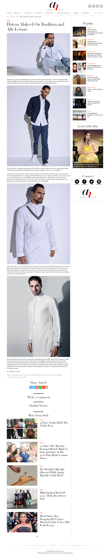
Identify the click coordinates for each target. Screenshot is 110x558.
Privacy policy (39, 545)
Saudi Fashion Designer (30, 375)
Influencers (90, 75)
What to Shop (91, 87)
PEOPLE (38, 13)
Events (89, 111)
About (76, 13)
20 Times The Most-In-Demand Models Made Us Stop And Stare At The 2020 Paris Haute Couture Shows (54, 452)
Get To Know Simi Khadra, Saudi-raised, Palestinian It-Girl (93, 79)
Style (17, 16)
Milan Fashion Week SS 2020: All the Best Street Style (53, 495)
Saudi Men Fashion (42, 375)
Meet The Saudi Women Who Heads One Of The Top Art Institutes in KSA (94, 55)
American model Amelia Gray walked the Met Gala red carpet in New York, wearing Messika (87, 165)
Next (100, 148)
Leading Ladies (91, 52)
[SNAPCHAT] (77, 181)
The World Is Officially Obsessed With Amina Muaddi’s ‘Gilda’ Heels (52, 472)
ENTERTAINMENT (63, 13)
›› (40, 536)
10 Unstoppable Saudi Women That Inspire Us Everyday (94, 67)
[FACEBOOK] (84, 181)
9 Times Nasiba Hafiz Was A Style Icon (54, 424)
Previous (75, 148)
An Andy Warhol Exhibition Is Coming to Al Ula (95, 115)
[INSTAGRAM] (99, 181)
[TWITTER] (91, 181)
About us (53, 545)
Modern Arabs (11, 377)
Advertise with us (79, 545)
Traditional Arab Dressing (55, 375)
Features (89, 28)
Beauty (17, 13)
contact (85, 13)
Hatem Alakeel (11, 375)
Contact (64, 545)
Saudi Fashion (19, 375)
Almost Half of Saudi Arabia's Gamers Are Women (93, 103)
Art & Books (90, 40)
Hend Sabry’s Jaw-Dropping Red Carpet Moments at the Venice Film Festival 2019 (55, 521)
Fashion (27, 13)
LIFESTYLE (49, 13)
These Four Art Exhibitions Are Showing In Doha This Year (94, 43)
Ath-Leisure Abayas (21, 377)
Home (9, 13)
